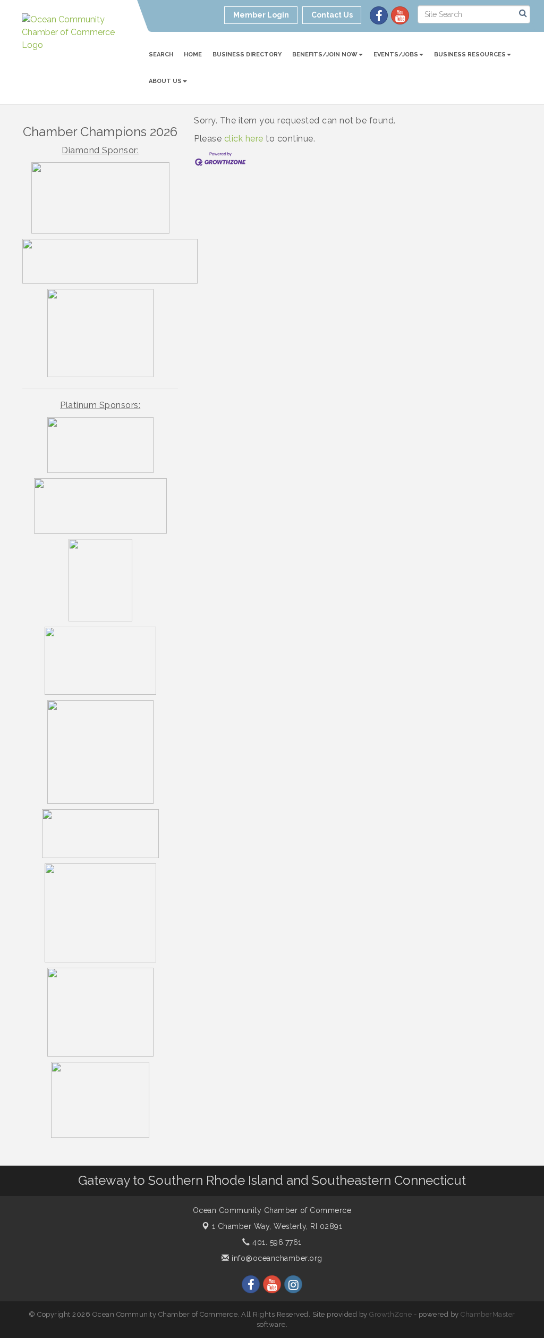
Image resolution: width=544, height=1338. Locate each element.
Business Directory (247, 54)
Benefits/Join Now (325, 54)
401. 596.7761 (276, 1242)
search (161, 54)
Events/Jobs (395, 54)
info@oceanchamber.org (276, 1258)
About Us (165, 81)
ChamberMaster (488, 1314)
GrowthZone (390, 1314)
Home (193, 54)
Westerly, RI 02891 (277, 1226)
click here (244, 139)
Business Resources (470, 54)
